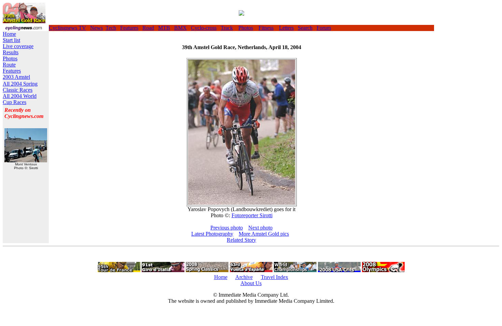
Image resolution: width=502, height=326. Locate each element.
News (96, 28)
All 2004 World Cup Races (20, 99)
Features (129, 28)
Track (227, 28)
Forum (324, 28)
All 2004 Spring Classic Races (20, 87)
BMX (180, 28)
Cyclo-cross (204, 28)
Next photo (260, 228)
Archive (244, 277)
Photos (245, 28)
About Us (251, 283)
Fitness (266, 28)
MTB (164, 28)
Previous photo (226, 228)
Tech (111, 28)
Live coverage (18, 46)
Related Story (241, 240)
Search (305, 28)
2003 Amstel (16, 77)
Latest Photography (212, 234)
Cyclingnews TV (67, 28)
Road (148, 28)
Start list (11, 40)
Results (10, 52)
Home (9, 34)
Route (9, 65)
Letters (286, 28)
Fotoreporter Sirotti (252, 215)
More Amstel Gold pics (264, 234)
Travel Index (274, 277)
